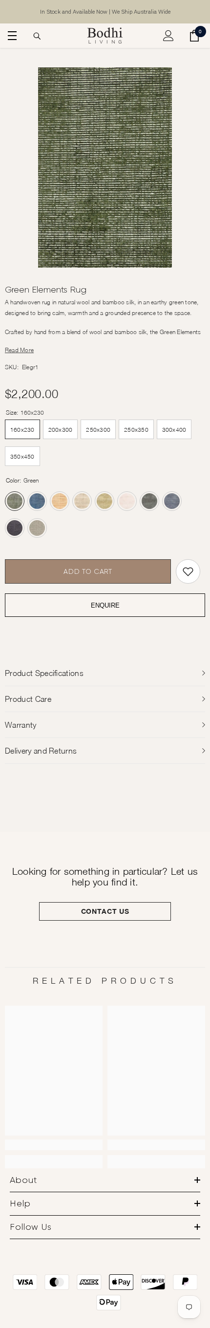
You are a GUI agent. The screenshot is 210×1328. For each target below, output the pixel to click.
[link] (54, 1144)
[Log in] (168, 35)
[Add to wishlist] (188, 571)
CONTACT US (105, 911)
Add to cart (87, 571)
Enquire (105, 605)
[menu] (11, 36)
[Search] (37, 36)
